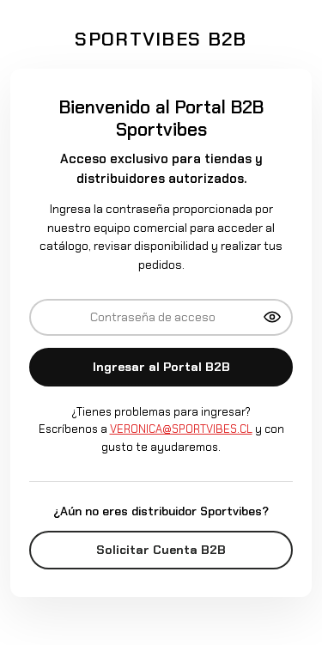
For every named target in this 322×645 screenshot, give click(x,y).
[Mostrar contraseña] (272, 317)
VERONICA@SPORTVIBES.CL (181, 429)
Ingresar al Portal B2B (161, 366)
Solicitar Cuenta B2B (161, 549)
